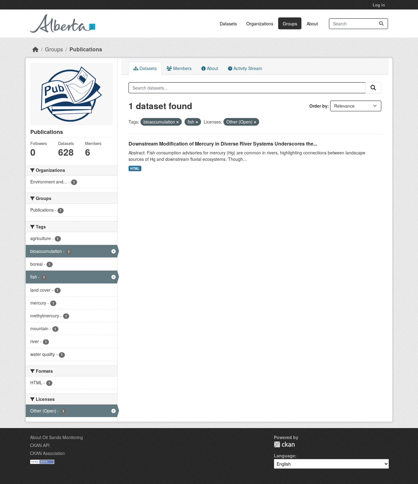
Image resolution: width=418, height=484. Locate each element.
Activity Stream (247, 68)
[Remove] (177, 122)
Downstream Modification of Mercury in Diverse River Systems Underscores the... (223, 143)
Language (284, 456)
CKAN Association (47, 453)
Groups (290, 23)
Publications (85, 49)
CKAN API (40, 445)
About (312, 23)
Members (182, 68)
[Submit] (381, 23)
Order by (318, 106)
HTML (134, 168)
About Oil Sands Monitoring (56, 437)
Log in (379, 5)
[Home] (35, 49)
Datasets (228, 23)
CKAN (284, 444)
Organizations (259, 23)
